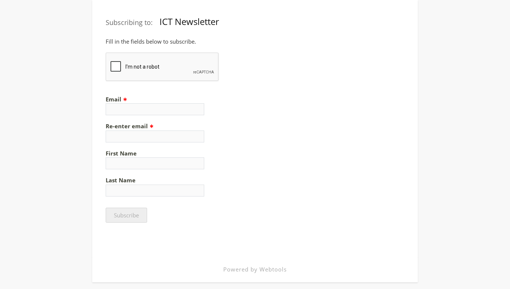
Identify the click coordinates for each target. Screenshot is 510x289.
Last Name (121, 180)
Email (114, 99)
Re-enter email (127, 126)
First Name (121, 153)
